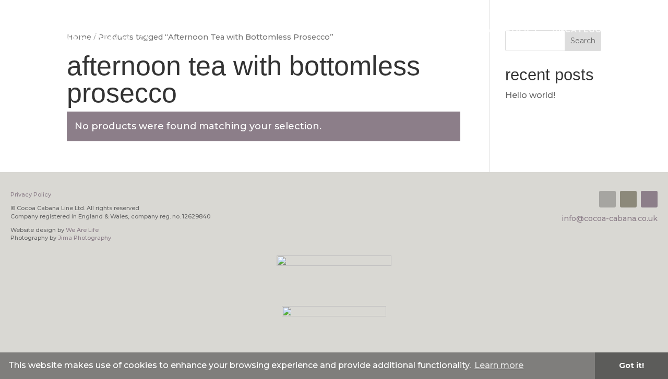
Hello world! (530, 95)
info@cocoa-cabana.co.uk (610, 218)
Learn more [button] (498, 365)
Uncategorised (590, 30)
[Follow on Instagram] (649, 199)
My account (421, 30)
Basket (297, 30)
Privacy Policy (502, 30)
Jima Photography (84, 237)
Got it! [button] (631, 365)
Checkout (353, 30)
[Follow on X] (607, 199)
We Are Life (82, 230)
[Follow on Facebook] (628, 199)
